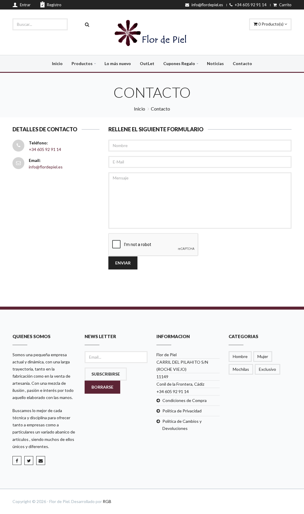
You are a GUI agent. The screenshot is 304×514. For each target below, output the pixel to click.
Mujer (262, 356)
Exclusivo (267, 369)
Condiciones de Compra (184, 400)
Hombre (240, 356)
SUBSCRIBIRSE (105, 373)
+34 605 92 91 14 (45, 149)
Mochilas (241, 369)
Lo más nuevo (117, 63)
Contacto (242, 63)
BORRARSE (102, 387)
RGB (107, 501)
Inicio (57, 63)
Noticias (215, 63)
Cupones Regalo (179, 63)
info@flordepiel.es (46, 166)
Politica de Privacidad (182, 410)
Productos (82, 63)
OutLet (147, 63)
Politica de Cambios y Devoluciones (182, 425)
